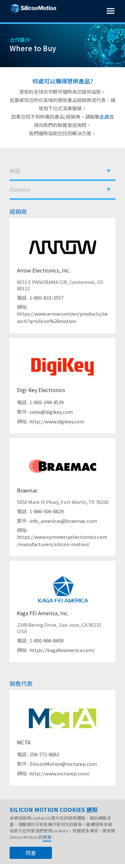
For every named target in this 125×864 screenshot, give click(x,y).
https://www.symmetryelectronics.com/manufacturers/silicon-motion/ (62, 540)
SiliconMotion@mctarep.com (63, 763)
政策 (47, 837)
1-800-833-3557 (46, 297)
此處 (104, 116)
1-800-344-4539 (46, 402)
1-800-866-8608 (46, 640)
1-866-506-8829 (46, 511)
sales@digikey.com (51, 411)
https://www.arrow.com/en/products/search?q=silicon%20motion (62, 317)
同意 (31, 853)
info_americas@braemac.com (63, 520)
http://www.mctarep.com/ (59, 773)
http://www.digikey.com (56, 421)
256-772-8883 (44, 754)
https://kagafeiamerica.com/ (62, 650)
